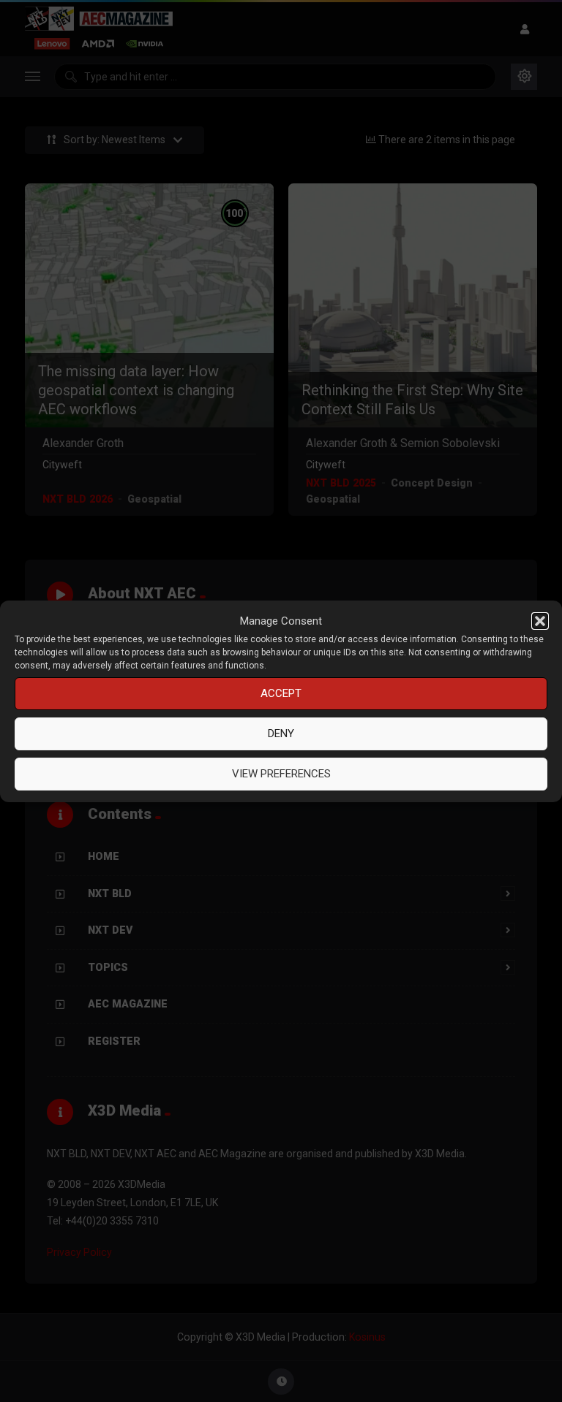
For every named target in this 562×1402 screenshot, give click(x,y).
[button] (540, 621)
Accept (281, 693)
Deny (281, 733)
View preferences (281, 773)
